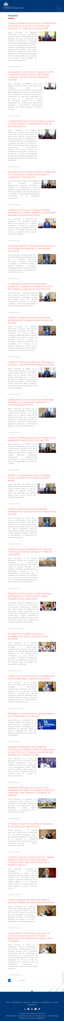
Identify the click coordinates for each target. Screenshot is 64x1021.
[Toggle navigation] (58, 8)
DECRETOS (35, 1002)
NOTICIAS (27, 1002)
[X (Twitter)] (25, 1009)
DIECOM (55, 1002)
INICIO (8, 1002)
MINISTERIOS (32, 1005)
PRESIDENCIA (17, 1002)
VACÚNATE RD (46, 1002)
